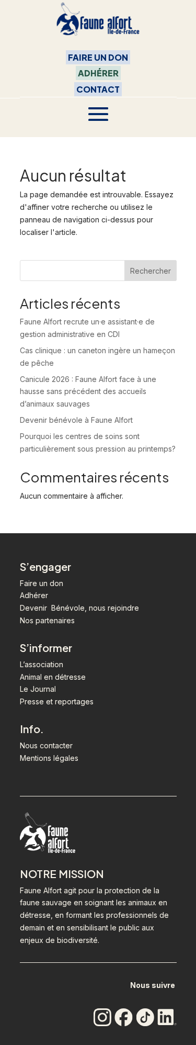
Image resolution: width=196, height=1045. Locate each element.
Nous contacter (46, 745)
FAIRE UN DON (98, 57)
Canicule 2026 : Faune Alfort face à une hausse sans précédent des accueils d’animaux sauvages (88, 392)
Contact (98, 89)
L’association (41, 664)
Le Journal (38, 688)
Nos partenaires (47, 620)
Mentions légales (49, 758)
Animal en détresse (53, 676)
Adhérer (98, 73)
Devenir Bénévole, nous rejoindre (79, 607)
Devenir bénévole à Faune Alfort (76, 419)
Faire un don (41, 583)
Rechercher (150, 270)
